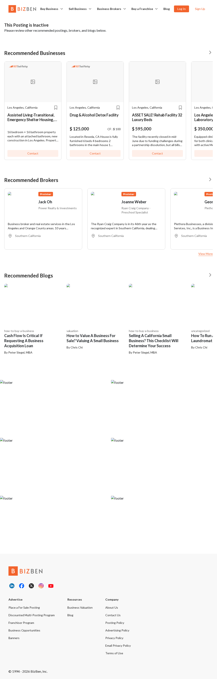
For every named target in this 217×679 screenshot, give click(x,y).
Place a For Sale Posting (24, 607)
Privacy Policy (114, 638)
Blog (166, 9)
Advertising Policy (117, 630)
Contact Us (113, 615)
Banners (13, 638)
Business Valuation (80, 607)
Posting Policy (114, 622)
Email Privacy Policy (118, 645)
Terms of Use (114, 653)
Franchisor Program (21, 622)
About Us (111, 607)
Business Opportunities (24, 630)
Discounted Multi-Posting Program (31, 615)
